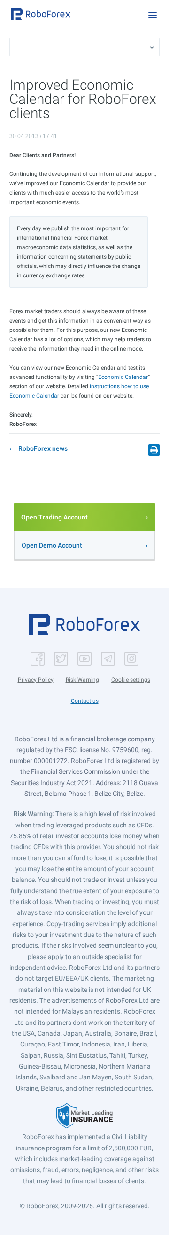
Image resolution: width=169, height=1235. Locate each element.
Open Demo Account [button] (52, 545)
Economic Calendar (123, 377)
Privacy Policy (36, 679)
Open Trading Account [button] (54, 517)
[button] (40, 14)
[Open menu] (152, 15)
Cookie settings (130, 679)
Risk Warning (82, 679)
